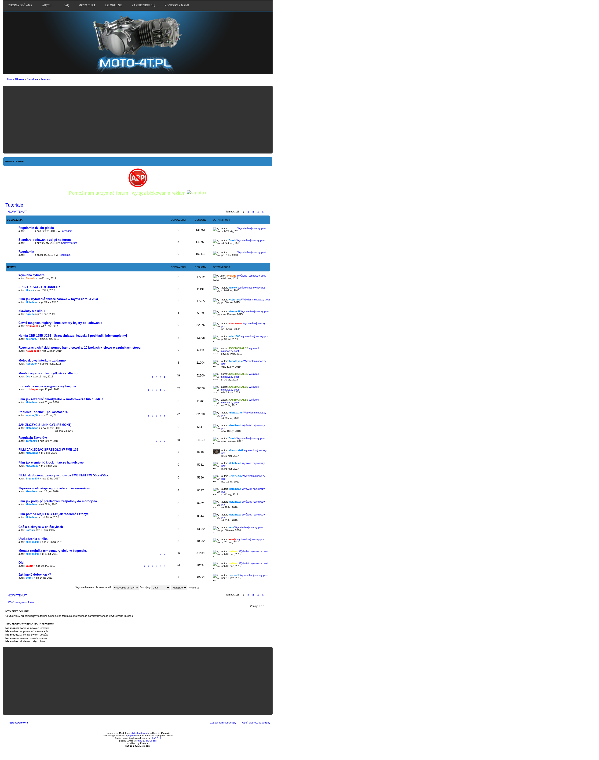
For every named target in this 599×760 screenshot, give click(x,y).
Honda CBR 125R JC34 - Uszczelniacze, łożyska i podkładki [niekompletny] (72, 335)
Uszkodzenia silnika (32, 539)
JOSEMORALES (238, 348)
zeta (231, 527)
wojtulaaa (235, 299)
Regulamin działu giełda (36, 228)
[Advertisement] (137, 119)
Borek (232, 240)
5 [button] (263, 212)
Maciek (30, 290)
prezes (30, 231)
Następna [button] (268, 211)
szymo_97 (32, 415)
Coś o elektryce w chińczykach (40, 527)
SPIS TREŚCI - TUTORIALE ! (39, 287)
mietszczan (236, 412)
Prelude (30, 278)
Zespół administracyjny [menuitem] (223, 722)
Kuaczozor (235, 323)
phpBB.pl (156, 738)
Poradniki (32, 79)
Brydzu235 (32, 478)
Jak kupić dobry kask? (34, 574)
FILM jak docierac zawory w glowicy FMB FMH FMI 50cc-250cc (63, 475)
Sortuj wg (145, 587)
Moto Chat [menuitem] (87, 5)
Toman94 (31, 440)
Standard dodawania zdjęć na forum (44, 239)
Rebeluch (31, 363)
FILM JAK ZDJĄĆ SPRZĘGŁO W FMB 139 (48, 449)
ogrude (30, 314)
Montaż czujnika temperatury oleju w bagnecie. (52, 550)
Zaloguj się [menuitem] (113, 5)
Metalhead (32, 302)
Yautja (232, 539)
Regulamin (26, 251)
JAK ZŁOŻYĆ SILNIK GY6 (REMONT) (44, 425)
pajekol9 (234, 575)
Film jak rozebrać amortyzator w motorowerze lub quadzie (60, 399)
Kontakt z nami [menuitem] (176, 5)
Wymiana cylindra (31, 275)
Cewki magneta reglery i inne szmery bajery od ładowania (60, 323)
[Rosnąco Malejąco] (179, 587)
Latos (29, 530)
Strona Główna (15, 79)
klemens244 (236, 450)
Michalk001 (32, 542)
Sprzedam (66, 231)
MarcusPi (234, 311)
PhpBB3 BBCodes (146, 740)
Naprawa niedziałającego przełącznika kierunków (54, 488)
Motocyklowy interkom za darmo (42, 360)
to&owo (233, 551)
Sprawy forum (69, 242)
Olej (21, 562)
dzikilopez (32, 326)
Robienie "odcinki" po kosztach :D (43, 412)
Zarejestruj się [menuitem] (143, 5)
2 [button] (248, 212)
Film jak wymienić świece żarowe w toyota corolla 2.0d (58, 299)
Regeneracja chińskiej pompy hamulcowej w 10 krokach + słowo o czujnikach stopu (79, 347)
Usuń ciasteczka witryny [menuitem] (256, 722)
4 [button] (258, 212)
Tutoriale (46, 79)
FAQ (66, 5)
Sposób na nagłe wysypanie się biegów (47, 386)
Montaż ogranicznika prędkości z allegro (47, 373)
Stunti (29, 577)
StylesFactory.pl (139, 733)
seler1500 (31, 338)
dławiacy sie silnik (31, 311)
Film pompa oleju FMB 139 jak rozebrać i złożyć (53, 514)
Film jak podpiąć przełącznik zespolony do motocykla (57, 501)
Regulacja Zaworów (32, 437)
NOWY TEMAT (17, 211)
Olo (28, 376)
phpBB (131, 735)
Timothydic (236, 361)
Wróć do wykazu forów (21, 602)
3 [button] (253, 212)
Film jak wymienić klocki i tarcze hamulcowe (51, 462)
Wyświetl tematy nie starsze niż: (94, 587)
